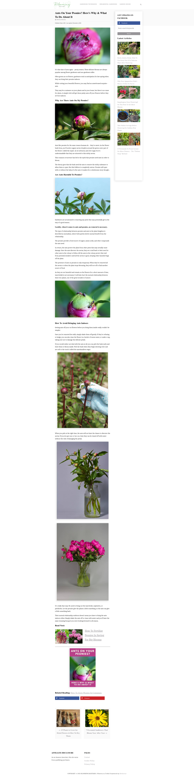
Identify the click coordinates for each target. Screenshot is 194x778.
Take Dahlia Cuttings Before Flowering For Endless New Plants (127, 128)
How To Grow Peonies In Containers (86, 692)
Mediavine (123, 773)
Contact (87, 757)
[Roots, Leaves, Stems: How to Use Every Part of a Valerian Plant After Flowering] (128, 48)
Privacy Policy (89, 764)
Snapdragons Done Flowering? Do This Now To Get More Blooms (127, 104)
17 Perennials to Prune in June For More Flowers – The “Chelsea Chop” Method (128, 151)
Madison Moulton (61, 19)
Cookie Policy (89, 761)
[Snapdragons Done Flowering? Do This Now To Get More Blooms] (128, 92)
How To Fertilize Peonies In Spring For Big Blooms (94, 635)
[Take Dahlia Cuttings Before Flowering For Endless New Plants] (128, 115)
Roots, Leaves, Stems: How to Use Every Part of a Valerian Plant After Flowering (127, 60)
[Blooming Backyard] (62, 4)
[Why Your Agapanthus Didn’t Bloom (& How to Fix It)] (128, 71)
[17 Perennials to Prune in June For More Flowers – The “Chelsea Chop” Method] (128, 139)
